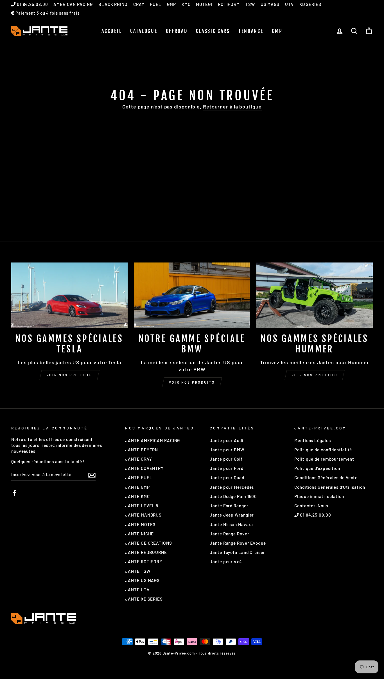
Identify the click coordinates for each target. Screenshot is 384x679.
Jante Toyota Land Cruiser (237, 552)
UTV (289, 4)
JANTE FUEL (138, 477)
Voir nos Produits (192, 382)
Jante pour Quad (227, 477)
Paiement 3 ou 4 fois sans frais (47, 12)
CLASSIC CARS (213, 31)
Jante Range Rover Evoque (238, 543)
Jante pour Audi (226, 440)
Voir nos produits (69, 375)
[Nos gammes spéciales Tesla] (69, 295)
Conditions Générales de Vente (326, 477)
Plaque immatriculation (319, 496)
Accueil (111, 31)
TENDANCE (250, 31)
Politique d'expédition (317, 468)
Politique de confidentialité (323, 449)
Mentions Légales (312, 440)
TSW (250, 4)
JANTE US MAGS (142, 580)
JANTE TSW (137, 571)
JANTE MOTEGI (141, 524)
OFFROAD (177, 31)
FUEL (155, 4)
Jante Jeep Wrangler (232, 514)
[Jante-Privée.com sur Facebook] (14, 493)
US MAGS (270, 4)
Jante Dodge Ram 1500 (233, 496)
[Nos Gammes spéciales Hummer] (314, 295)
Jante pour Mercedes (232, 487)
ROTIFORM (229, 4)
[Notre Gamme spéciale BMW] (192, 295)
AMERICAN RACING (73, 4)
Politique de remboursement (324, 458)
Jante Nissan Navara (231, 524)
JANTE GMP (137, 487)
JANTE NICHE (139, 533)
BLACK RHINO (113, 4)
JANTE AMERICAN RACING (152, 440)
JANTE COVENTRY (144, 468)
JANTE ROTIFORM (144, 561)
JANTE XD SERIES (144, 598)
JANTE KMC (137, 496)
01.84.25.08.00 (32, 4)
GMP (171, 4)
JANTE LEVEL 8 (141, 505)
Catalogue (143, 31)
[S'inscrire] (92, 475)
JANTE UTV (137, 589)
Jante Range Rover (229, 533)
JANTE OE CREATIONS (148, 543)
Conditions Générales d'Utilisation (329, 487)
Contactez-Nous (311, 505)
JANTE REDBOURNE (146, 552)
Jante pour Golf (226, 458)
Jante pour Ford (226, 468)
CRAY (138, 4)
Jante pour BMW (227, 449)
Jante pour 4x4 (226, 561)
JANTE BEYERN (141, 449)
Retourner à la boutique (232, 106)
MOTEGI (204, 4)
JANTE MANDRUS (143, 514)
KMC (186, 4)
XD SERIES (310, 4)
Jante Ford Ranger (229, 505)
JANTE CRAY (138, 458)
